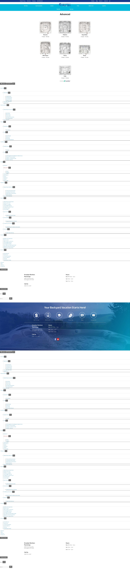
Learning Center (59, 320)
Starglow (7, 172)
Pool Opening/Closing (7, 260)
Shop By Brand (6, 126)
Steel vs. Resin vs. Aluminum (8, 241)
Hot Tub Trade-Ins (6, 257)
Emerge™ (7, 150)
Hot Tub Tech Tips (6, 208)
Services (71, 9)
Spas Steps (8, 113)
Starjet (7, 171)
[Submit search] (10, 298)
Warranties (5, 229)
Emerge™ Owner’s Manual (10, 157)
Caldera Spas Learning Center (8, 201)
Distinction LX (5, 175)
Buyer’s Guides (6, 211)
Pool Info (58, 9)
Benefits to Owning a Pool (7, 238)
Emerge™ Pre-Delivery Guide (11, 158)
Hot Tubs (26, 5)
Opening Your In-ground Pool (8, 247)
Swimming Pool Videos (7, 243)
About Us (100, 0)
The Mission (5, 177)
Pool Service (5, 254)
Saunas (51, 5)
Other (4, 132)
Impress (4, 176)
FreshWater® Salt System (10, 192)
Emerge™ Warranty (9, 159)
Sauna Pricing (8, 135)
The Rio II (4, 179)
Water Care (91, 5)
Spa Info (104, 5)
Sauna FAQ (8, 138)
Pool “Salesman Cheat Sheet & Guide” (9, 245)
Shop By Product (6, 146)
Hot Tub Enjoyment (9, 118)
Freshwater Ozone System (10, 190)
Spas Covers (8, 114)
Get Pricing (36, 320)
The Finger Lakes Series (7, 101)
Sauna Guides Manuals (10, 139)
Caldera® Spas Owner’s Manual (11, 221)
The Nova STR (5, 173)
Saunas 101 (8, 137)
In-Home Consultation (7, 256)
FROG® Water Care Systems (11, 193)
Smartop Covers (6, 119)
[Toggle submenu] (5, 88)
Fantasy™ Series (9, 100)
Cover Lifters (8, 115)
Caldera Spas (5, 92)
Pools (78, 5)
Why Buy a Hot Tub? (6, 203)
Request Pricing (22, 0)
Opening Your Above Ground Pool (9, 246)
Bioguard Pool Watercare (7, 195)
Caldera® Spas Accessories (8, 109)
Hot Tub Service (6, 253)
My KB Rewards (40, 0)
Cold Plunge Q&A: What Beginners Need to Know (14, 155)
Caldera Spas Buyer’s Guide (10, 215)
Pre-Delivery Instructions (7, 223)
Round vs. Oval (6, 239)
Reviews (92, 0)
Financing (33, 0)
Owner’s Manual (6, 217)
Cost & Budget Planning (7, 205)
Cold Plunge (3, 141)
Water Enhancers (9, 194)
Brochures (29, 0)
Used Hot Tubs (5, 102)
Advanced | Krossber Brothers (65, 4)
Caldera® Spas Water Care (8, 187)
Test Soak (5, 258)
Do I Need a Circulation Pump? (8, 207)
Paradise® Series (9, 97)
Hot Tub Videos (6, 209)
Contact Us (106, 0)
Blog (97, 0)
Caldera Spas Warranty (10, 232)
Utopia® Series (8, 96)
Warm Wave (8, 130)
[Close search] (4, 294)
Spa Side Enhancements (10, 117)
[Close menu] (13, 84)
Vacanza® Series (9, 98)
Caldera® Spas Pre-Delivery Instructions (13, 227)
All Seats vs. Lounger (7, 204)
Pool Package (5, 180)
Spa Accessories (39, 5)
